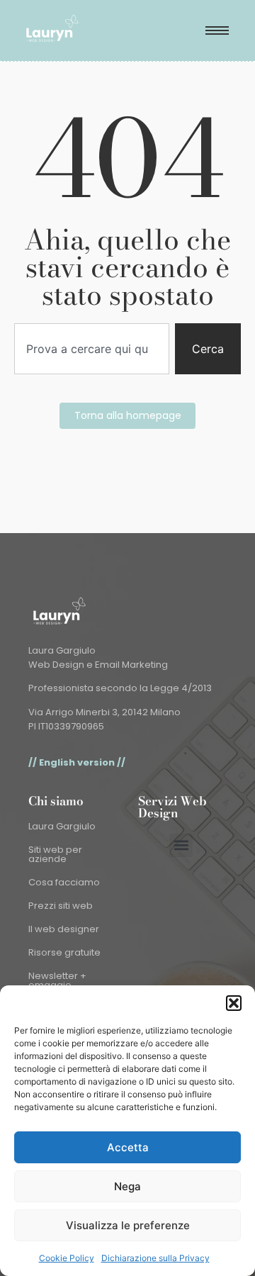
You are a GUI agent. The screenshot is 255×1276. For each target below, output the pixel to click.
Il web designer (63, 929)
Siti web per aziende (55, 854)
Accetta (128, 1147)
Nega (127, 1186)
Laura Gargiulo (62, 826)
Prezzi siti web (60, 905)
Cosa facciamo (64, 882)
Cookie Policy (66, 1258)
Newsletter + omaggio (57, 980)
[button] (234, 1003)
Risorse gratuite (64, 952)
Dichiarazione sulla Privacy (155, 1258)
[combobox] (91, 348)
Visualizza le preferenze (128, 1225)
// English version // (76, 762)
